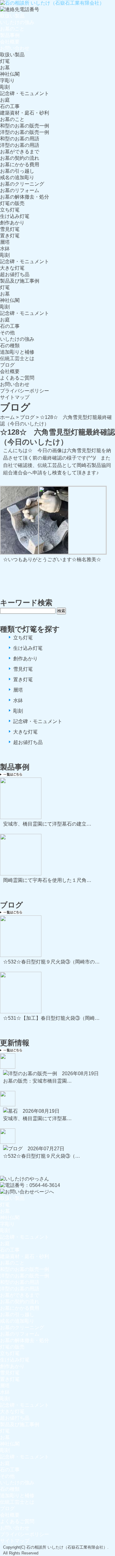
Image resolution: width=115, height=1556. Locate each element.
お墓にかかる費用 (19, 164)
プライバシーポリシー (24, 390)
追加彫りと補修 (17, 352)
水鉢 (5, 248)
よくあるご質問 (17, 377)
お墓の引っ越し (17, 171)
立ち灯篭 (10, 209)
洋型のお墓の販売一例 (24, 132)
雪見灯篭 (10, 229)
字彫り (7, 80)
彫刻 (5, 87)
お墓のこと (12, 28)
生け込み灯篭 (14, 216)
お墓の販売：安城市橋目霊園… (37, 1081)
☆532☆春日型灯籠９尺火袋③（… (41, 1156)
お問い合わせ (14, 48)
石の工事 (10, 106)
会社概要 (10, 41)
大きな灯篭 (12, 268)
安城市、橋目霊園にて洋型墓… (37, 1118)
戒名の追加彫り (17, 177)
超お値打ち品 (14, 274)
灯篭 (5, 61)
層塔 (5, 242)
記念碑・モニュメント (24, 93)
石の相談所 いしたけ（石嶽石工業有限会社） (66, 1547)
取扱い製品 (12, 15)
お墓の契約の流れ (19, 158)
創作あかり (12, 222)
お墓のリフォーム (19, 190)
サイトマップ (14, 397)
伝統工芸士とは (17, 358)
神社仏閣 (10, 74)
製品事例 (10, 35)
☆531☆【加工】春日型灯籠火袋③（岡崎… (51, 1018)
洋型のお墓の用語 (19, 145)
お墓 (5, 67)
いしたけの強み (17, 22)
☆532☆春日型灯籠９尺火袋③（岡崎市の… (51, 961)
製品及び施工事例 (19, 280)
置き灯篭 (10, 235)
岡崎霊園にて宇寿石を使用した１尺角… (47, 880)
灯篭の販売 (12, 203)
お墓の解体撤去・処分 (24, 196)
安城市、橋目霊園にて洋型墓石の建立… (47, 823)
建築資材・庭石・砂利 (24, 112)
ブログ (7, 365)
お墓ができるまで (19, 151)
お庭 (5, 100)
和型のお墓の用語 (19, 138)
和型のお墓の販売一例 (24, 125)
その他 (7, 332)
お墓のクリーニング (22, 184)
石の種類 (10, 345)
